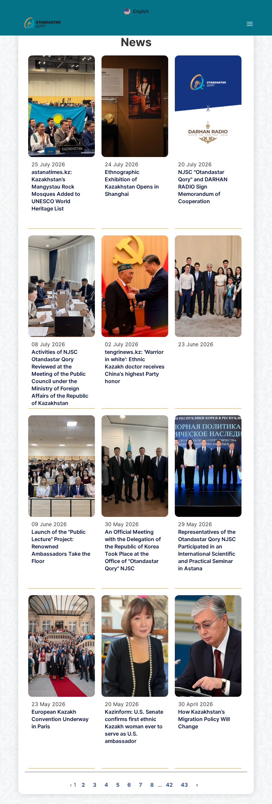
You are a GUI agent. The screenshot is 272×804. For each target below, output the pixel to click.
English (141, 11)
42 (169, 784)
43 (184, 784)
